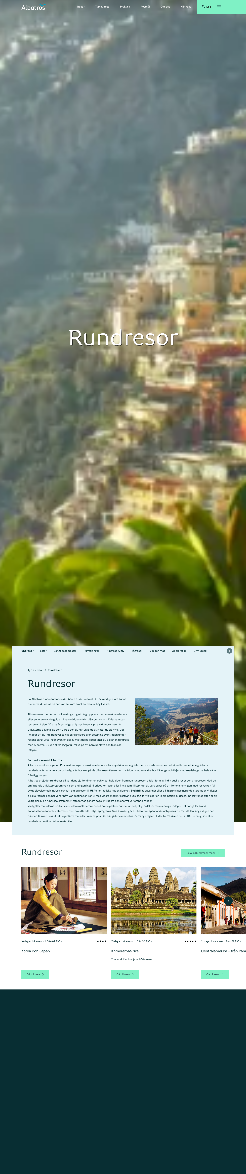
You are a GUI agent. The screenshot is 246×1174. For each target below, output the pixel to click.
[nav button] (229, 651)
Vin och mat (157, 651)
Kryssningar (92, 651)
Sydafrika (137, 790)
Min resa (186, 6)
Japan (170, 790)
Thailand (172, 816)
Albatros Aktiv (115, 651)
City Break (200, 651)
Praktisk (125, 6)
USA (92, 790)
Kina (114, 811)
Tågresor (137, 651)
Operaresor (179, 651)
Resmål (145, 6)
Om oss (165, 6)
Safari (43, 651)
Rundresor (27, 651)
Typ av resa (102, 6)
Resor (81, 6)
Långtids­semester (65, 651)
